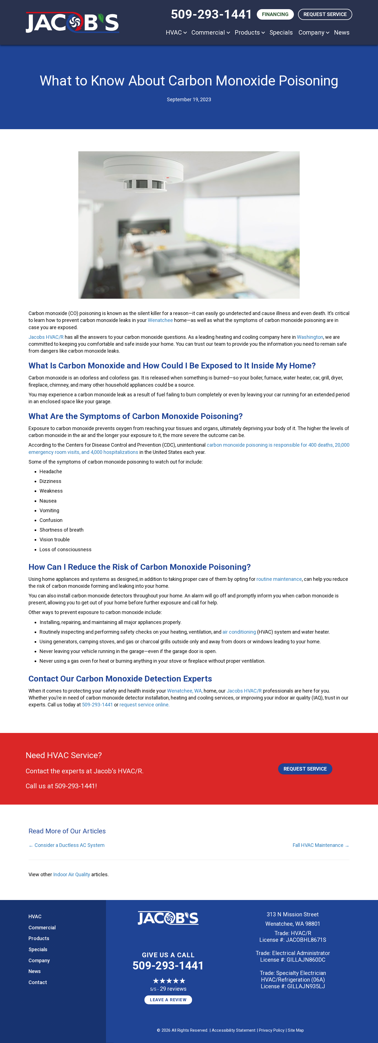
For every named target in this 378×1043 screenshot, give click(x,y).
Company (311, 32)
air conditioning (239, 632)
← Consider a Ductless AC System (67, 845)
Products (247, 32)
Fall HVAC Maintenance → (321, 845)
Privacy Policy (271, 1030)
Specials (281, 32)
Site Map (296, 1030)
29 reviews (173, 988)
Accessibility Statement (233, 1030)
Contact (38, 982)
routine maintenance (279, 579)
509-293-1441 (212, 14)
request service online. (145, 705)
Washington (310, 337)
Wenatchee (160, 320)
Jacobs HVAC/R (46, 337)
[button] (185, 32)
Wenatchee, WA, (185, 691)
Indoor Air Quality (71, 874)
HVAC (174, 32)
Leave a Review (168, 999)
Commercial (208, 32)
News (341, 32)
